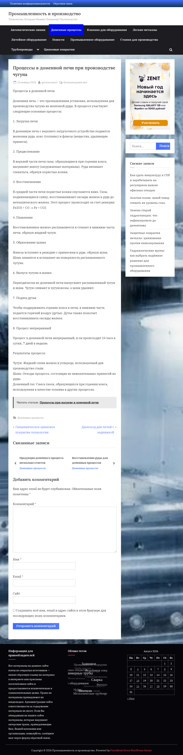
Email (18, 577)
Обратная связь (63, 3)
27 (151, 686)
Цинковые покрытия (59, 49)
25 (137, 686)
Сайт (16, 593)
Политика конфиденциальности (30, 3)
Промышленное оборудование (92, 39)
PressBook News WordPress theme (131, 750)
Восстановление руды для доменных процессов (37, 460)
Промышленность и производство (44, 13)
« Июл (130, 698)
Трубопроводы (22, 49)
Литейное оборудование (29, 39)
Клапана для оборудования (107, 30)
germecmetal (49, 82)
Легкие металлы (145, 30)
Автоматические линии (28, 30)
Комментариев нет (75, 82)
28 (158, 686)
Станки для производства (139, 39)
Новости (58, 39)
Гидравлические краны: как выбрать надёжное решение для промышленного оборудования (147, 260)
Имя (17, 559)
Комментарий (24, 504)
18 (137, 680)
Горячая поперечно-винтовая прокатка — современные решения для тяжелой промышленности (99, 460)
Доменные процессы (66, 30)
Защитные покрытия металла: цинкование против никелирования (147, 238)
